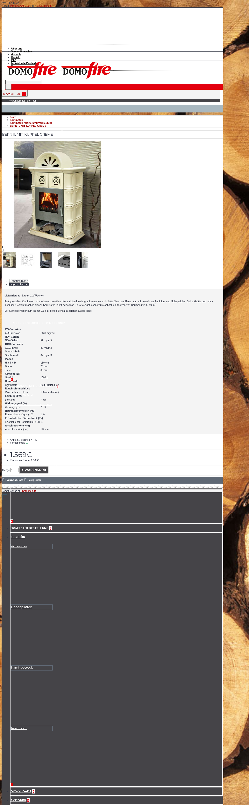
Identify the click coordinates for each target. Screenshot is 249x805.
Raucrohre (19, 728)
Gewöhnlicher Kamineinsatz (31, 404)
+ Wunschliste (13, 479)
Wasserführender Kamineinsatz (34, 465)
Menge (6, 470)
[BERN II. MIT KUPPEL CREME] (57, 247)
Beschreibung (18, 281)
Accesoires (19, 546)
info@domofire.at (20, 5)
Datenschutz (29, 490)
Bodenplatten (21, 607)
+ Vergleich (33, 479)
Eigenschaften (19, 284)
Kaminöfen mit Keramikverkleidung (37, 129)
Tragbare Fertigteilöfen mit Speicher (38, 323)
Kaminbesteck (22, 667)
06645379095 (44, 5)
